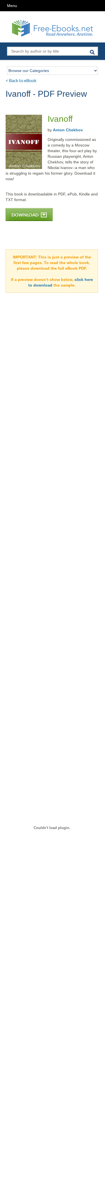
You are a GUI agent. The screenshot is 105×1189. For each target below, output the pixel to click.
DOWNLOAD (25, 214)
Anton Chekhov (68, 130)
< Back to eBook (21, 80)
